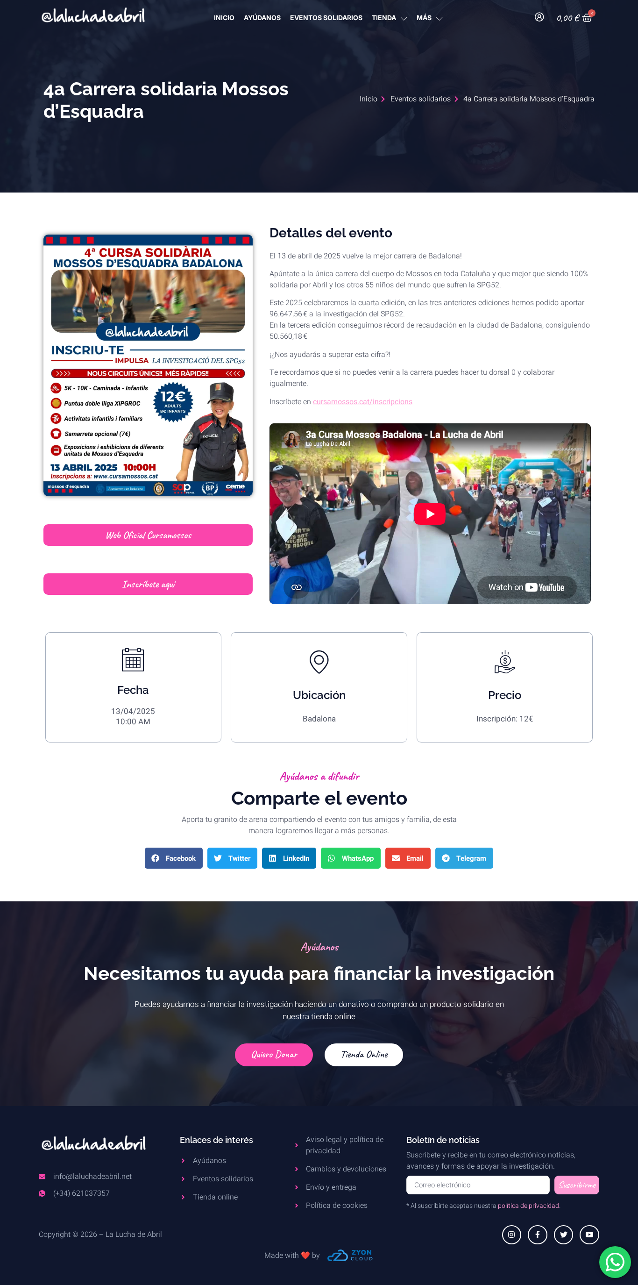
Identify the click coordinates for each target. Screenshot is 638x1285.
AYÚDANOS (262, 17)
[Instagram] (512, 1235)
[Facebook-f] (537, 1235)
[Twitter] (564, 1235)
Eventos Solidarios (326, 17)
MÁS (424, 17)
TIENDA (384, 17)
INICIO (224, 17)
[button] (174, 858)
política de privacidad (528, 1206)
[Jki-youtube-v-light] (589, 1235)
